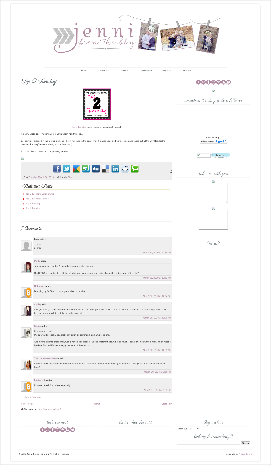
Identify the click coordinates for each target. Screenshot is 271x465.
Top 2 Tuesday (79, 127)
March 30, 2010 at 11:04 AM (157, 296)
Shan (37, 326)
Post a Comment (33, 397)
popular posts (146, 70)
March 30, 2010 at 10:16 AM (157, 252)
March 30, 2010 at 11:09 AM (157, 317)
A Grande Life (245, 454)
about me (104, 70)
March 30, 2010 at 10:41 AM (157, 278)
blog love (166, 70)
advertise (187, 70)
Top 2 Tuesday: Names (37, 198)
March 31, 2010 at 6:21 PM (157, 390)
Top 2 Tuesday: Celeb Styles (40, 194)
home (83, 70)
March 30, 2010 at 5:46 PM (157, 372)
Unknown (39, 286)
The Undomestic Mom (46, 358)
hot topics (125, 70)
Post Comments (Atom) (49, 409)
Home (97, 403)
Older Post (167, 403)
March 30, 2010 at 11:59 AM (157, 350)
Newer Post (26, 403)
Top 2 (71, 177)
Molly (37, 261)
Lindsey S (39, 380)
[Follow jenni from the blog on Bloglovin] (213, 141)
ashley (37, 304)
